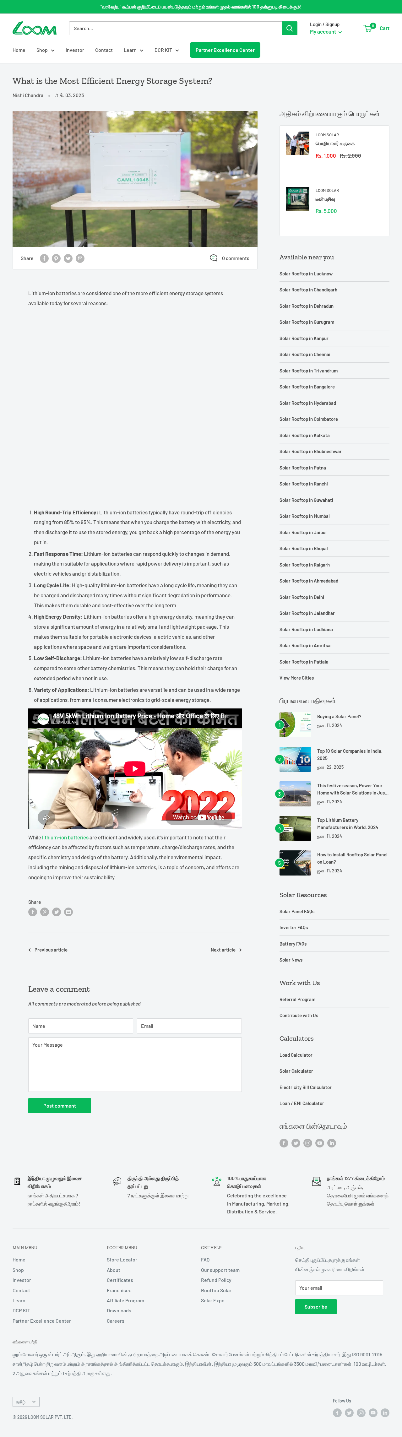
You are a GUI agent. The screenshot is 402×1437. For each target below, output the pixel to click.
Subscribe (316, 1307)
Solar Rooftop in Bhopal (304, 548)
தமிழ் (20, 1401)
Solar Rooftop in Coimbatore (309, 419)
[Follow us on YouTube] (319, 1142)
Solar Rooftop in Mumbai (305, 516)
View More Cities (297, 678)
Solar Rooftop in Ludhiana (306, 629)
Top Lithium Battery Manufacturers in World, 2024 (347, 823)
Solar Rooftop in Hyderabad (308, 403)
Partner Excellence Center (225, 50)
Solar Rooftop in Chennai (305, 354)
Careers (115, 1321)
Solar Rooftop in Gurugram (307, 322)
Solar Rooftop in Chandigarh (308, 289)
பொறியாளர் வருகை (335, 143)
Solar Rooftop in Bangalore (307, 386)
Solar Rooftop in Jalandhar (307, 613)
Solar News (291, 960)
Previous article (51, 949)
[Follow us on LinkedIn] (331, 1142)
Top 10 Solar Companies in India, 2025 (350, 754)
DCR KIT (163, 50)
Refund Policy (216, 1280)
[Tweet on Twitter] (68, 258)
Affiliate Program (125, 1300)
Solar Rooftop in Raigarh (305, 564)
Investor (75, 50)
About (113, 1270)
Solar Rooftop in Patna (303, 467)
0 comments (235, 258)
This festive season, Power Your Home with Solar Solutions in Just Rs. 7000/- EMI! (352, 790)
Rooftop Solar (216, 1290)
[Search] (289, 28)
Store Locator (122, 1259)
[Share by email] (80, 258)
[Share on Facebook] (44, 258)
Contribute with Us (299, 1015)
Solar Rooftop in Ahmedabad (309, 580)
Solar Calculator (296, 1071)
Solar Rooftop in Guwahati (306, 500)
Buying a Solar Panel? (339, 716)
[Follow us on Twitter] (295, 1142)
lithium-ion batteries (65, 837)
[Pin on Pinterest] (56, 258)
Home (19, 50)
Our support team (220, 1270)
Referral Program (297, 999)
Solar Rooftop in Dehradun (307, 306)
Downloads (119, 1310)
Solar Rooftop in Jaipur (303, 532)
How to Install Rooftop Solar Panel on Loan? (352, 858)
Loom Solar (327, 134)
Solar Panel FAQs (297, 911)
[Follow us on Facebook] (284, 1142)
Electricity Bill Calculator (306, 1087)
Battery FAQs (293, 943)
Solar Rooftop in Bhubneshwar (311, 451)
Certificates (120, 1280)
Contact (104, 50)
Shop (42, 50)
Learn (130, 50)
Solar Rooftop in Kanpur (304, 338)
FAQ (205, 1259)
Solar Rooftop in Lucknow (306, 273)
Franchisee (119, 1290)
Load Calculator (296, 1055)
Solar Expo (213, 1300)
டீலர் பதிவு (325, 199)
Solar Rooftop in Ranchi (304, 483)
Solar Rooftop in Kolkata (305, 435)
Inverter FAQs (294, 927)
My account (323, 31)
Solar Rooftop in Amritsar (306, 645)
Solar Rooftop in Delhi (302, 597)
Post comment (59, 1106)
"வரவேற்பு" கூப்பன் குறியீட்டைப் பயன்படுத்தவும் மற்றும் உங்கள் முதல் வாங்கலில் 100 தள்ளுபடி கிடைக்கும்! (201, 6)
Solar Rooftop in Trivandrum (309, 370)
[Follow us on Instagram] (307, 1142)
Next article (223, 949)
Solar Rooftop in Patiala (304, 661)
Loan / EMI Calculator (302, 1103)
